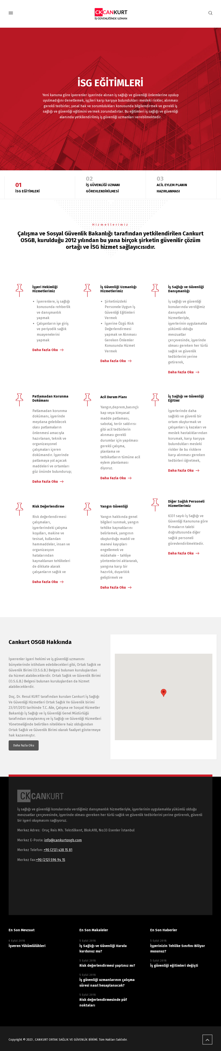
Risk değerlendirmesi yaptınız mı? (107, 965)
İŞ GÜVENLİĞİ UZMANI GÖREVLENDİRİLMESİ (103, 184)
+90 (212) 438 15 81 (58, 850)
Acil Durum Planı (113, 397)
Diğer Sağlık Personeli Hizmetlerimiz (186, 503)
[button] (163, 693)
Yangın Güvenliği (114, 506)
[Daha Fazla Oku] (19, 291)
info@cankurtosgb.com (63, 840)
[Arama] (209, 13)
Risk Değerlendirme (48, 506)
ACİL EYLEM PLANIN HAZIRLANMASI (172, 184)
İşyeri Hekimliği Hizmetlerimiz (45, 289)
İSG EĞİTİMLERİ (27, 187)
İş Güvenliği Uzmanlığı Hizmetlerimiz (118, 289)
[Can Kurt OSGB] (110, 13)
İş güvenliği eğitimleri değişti (174, 965)
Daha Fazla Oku (45, 350)
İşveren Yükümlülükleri (27, 946)
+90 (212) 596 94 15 (50, 860)
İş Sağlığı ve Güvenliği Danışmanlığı (186, 289)
